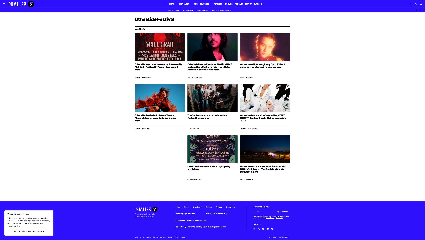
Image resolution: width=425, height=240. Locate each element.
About (186, 207)
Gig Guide (176, 237)
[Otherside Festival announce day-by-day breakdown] (212, 149)
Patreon (219, 207)
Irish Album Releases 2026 (217, 214)
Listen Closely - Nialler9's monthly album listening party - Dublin (200, 227)
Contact (209, 207)
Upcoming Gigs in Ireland (185, 214)
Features (170, 237)
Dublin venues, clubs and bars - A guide (191, 220)
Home (177, 207)
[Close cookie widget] (51, 212)
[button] (3, 4)
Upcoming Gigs (188, 10)
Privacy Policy (270, 218)
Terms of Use (279, 218)
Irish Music (163, 237)
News (136, 237)
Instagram (230, 207)
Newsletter (197, 207)
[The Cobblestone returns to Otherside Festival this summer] (212, 98)
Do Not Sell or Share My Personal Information (29, 231)
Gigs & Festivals (203, 10)
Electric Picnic (173, 10)
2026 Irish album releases (221, 10)
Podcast (142, 237)
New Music (155, 237)
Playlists (148, 237)
